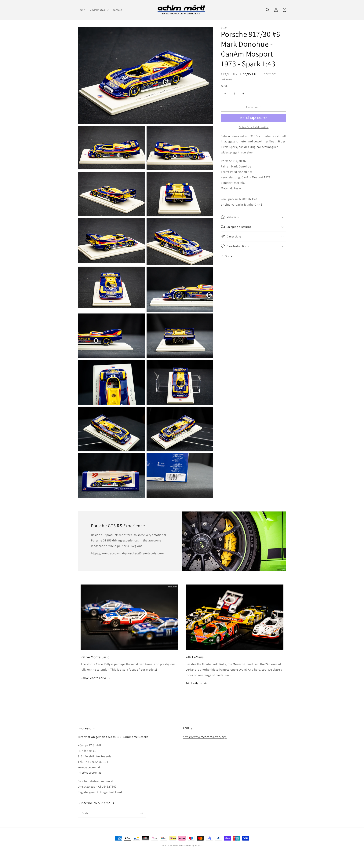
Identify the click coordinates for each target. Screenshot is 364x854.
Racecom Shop (176, 845)
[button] (98, 10)
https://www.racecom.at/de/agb (205, 737)
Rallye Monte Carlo (93, 678)
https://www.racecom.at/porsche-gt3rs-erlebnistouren (128, 553)
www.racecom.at (89, 767)
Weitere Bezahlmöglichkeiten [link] (254, 126)
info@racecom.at (89, 773)
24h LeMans (194, 683)
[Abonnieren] (141, 813)
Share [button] (228, 256)
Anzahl (224, 86)
